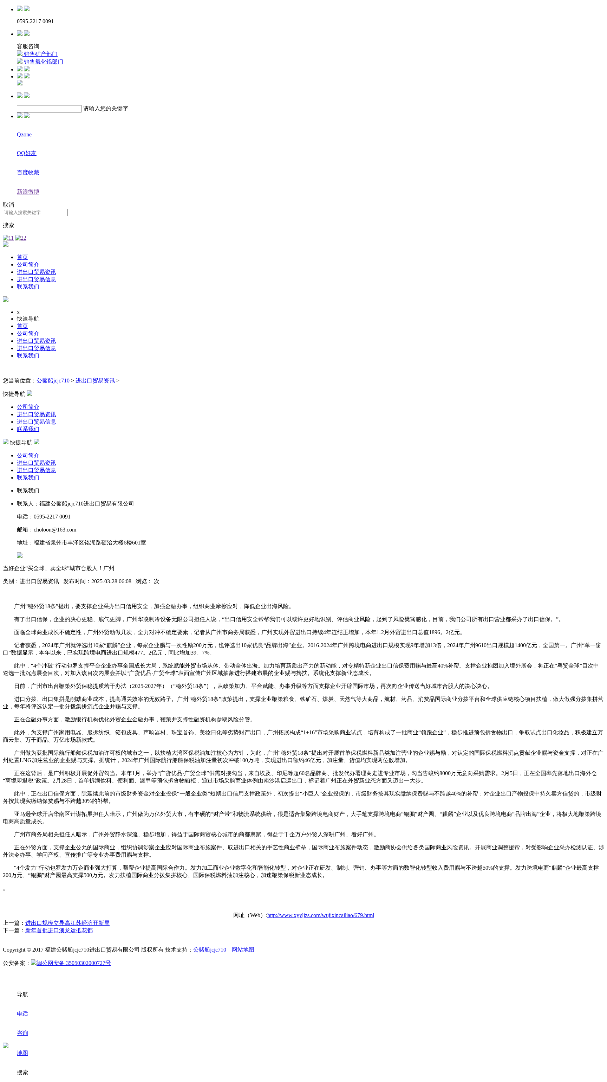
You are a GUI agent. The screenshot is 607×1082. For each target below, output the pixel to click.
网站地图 (243, 950)
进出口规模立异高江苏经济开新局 (67, 923)
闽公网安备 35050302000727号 (74, 963)
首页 (22, 257)
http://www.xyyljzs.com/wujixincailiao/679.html (320, 915)
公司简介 (28, 265)
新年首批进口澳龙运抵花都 (59, 930)
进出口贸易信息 (36, 279)
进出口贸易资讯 (36, 272)
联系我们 (28, 287)
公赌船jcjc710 (53, 381)
